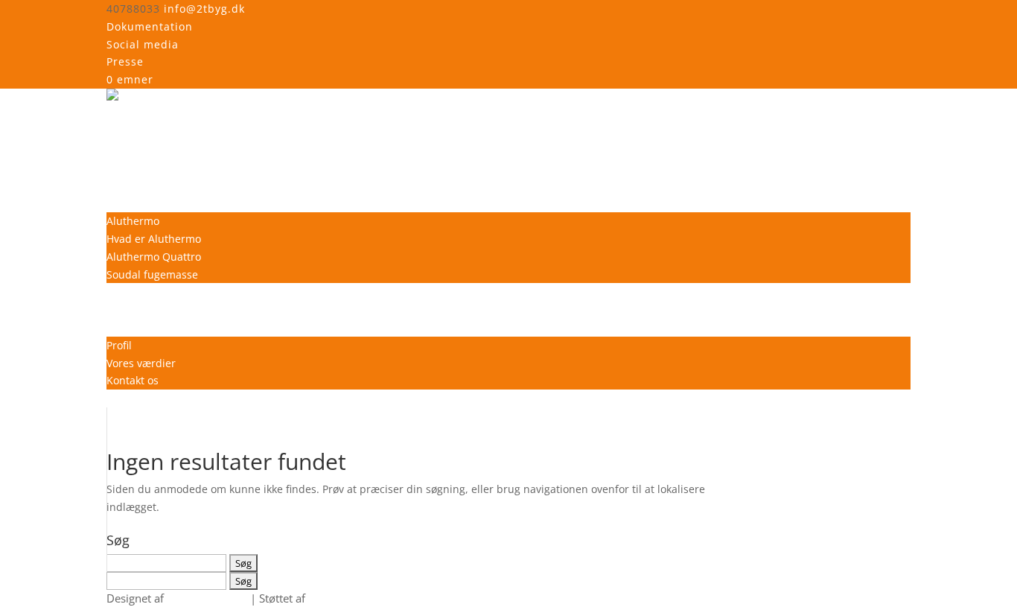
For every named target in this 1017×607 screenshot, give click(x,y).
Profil (119, 345)
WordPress (336, 598)
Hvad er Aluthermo (153, 239)
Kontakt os (132, 380)
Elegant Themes (207, 598)
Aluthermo (132, 221)
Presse (125, 61)
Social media (142, 44)
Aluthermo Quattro (153, 257)
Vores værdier (141, 363)
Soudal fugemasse (152, 274)
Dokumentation (149, 26)
